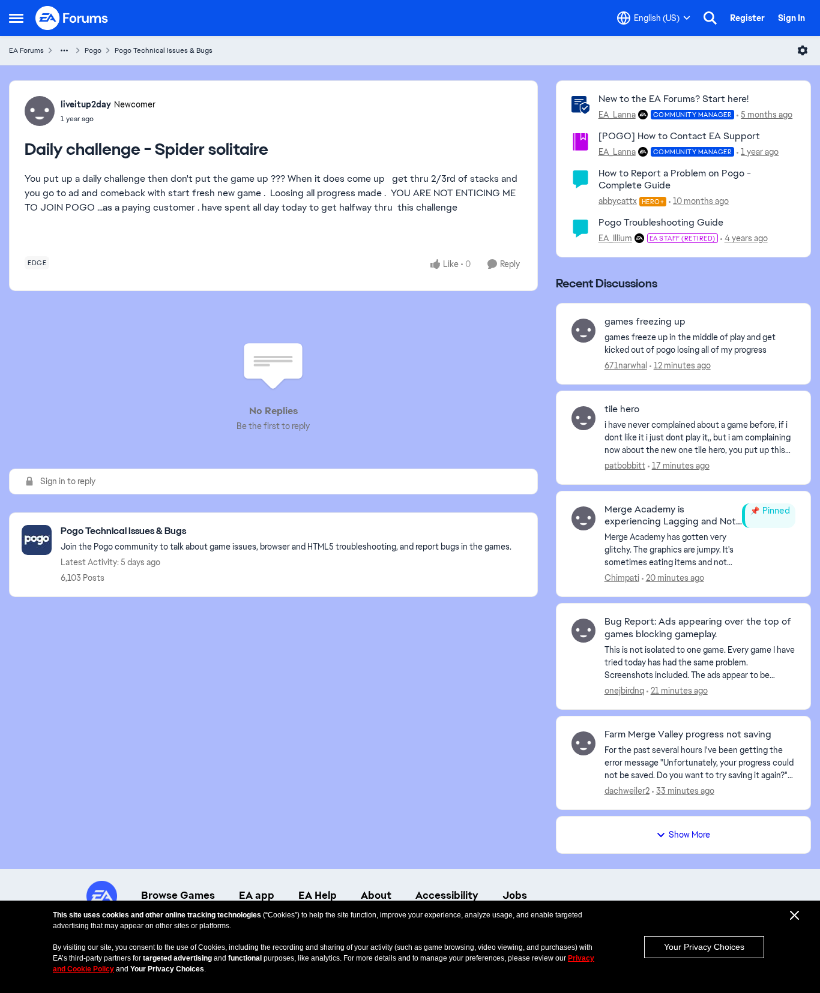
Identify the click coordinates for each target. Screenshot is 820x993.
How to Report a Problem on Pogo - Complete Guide (674, 179)
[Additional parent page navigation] (64, 50)
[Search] (710, 18)
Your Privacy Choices (704, 947)
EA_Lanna (617, 114)
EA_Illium (615, 238)
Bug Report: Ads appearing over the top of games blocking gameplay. (697, 628)
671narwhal (625, 365)
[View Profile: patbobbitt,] (583, 418)
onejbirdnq (624, 690)
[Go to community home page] (72, 18)
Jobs (514, 895)
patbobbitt (624, 465)
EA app (256, 895)
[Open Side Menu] (16, 18)
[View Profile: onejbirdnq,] (583, 631)
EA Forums (26, 50)
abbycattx (617, 201)
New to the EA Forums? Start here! (673, 98)
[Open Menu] (802, 50)
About (376, 895)
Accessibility (446, 895)
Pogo (93, 50)
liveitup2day (86, 104)
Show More (689, 834)
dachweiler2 (627, 790)
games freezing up (645, 322)
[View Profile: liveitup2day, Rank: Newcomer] (40, 111)
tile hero (621, 409)
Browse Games (178, 895)
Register (747, 18)
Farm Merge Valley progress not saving (687, 734)
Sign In (791, 18)
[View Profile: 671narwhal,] (583, 331)
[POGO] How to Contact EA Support (679, 136)
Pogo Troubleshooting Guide (660, 222)
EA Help (317, 895)
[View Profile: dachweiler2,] (583, 743)
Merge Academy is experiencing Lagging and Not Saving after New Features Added (670, 516)
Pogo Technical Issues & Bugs (164, 50)
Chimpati (621, 577)
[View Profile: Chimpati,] (583, 518)
